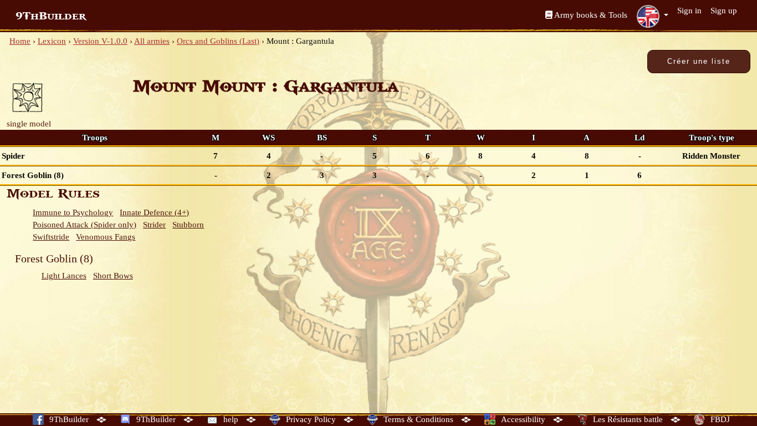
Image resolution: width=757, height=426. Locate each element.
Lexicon (52, 41)
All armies (152, 41)
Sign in (689, 10)
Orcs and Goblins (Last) (218, 41)
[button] (652, 16)
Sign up (723, 10)
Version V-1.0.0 (100, 41)
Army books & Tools (590, 15)
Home (19, 41)
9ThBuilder (51, 16)
